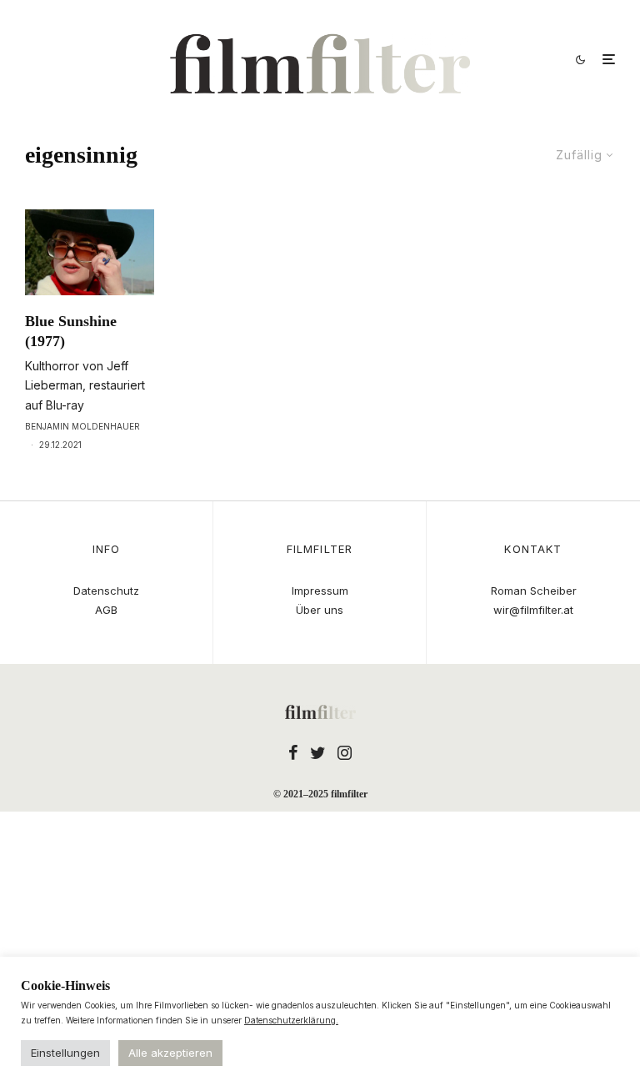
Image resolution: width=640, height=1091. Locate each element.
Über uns (319, 609)
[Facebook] (293, 752)
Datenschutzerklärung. (291, 1020)
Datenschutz (106, 590)
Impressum (320, 590)
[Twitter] (318, 752)
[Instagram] (345, 752)
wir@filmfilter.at (533, 609)
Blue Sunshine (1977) (71, 331)
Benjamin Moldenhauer (82, 426)
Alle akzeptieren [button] (170, 1052)
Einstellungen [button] (65, 1052)
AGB (106, 609)
